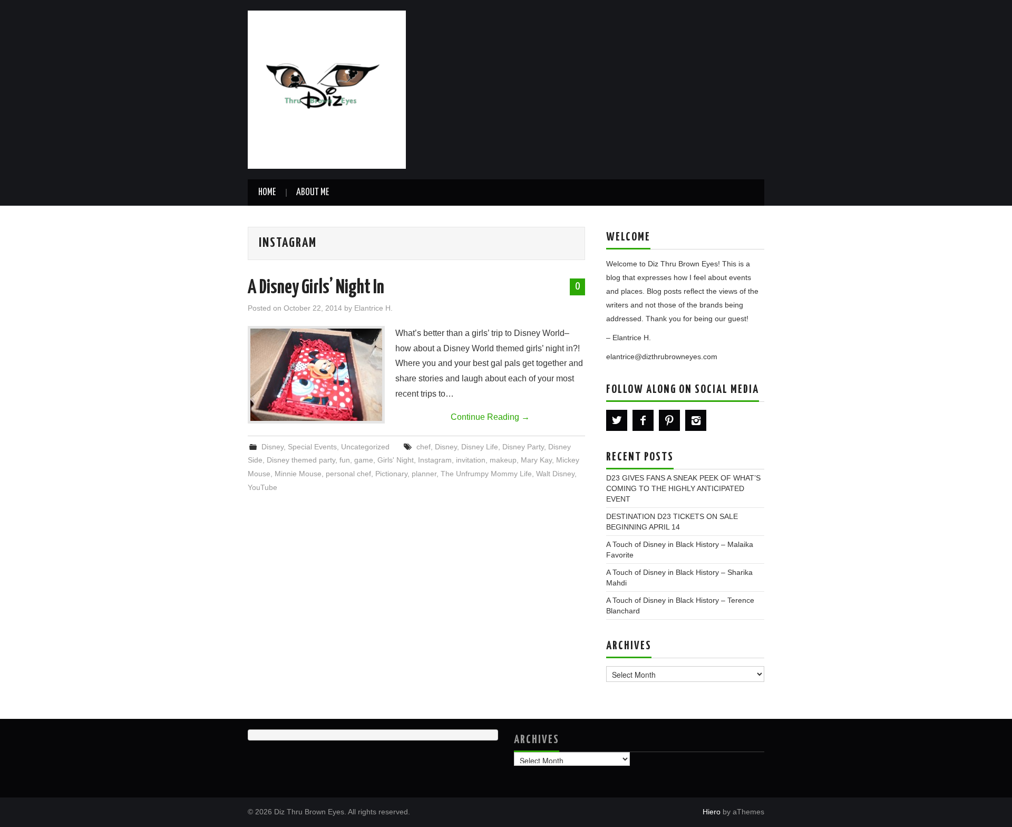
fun (344, 460)
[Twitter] (616, 420)
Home (267, 192)
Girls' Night (395, 460)
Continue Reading (490, 416)
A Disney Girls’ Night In (316, 287)
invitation (470, 460)
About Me (312, 192)
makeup (503, 460)
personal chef (348, 473)
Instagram (435, 460)
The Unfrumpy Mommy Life (486, 473)
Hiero (712, 811)
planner (424, 473)
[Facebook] (643, 420)
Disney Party (523, 447)
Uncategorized (365, 447)
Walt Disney (555, 473)
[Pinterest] (669, 420)
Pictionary (391, 473)
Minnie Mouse (298, 473)
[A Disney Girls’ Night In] (316, 375)
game (363, 460)
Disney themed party (301, 460)
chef (423, 447)
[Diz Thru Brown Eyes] (327, 88)
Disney (272, 447)
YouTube (262, 487)
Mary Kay (536, 460)
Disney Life (479, 447)
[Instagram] (695, 420)
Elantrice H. (373, 308)
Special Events (312, 447)
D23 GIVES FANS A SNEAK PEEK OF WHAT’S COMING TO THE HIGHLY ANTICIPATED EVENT (683, 488)
